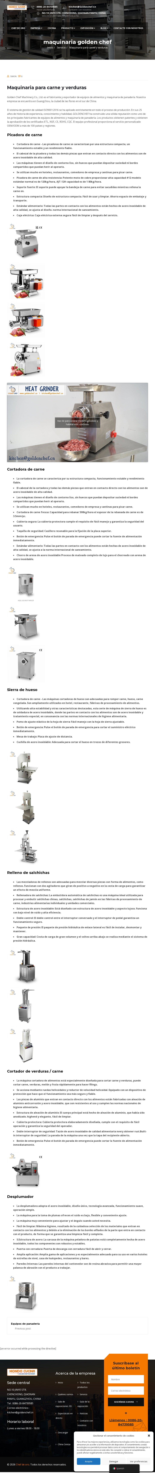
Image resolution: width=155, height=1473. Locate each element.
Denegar (113, 1461)
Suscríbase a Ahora (124, 1402)
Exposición (87, 28)
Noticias (84, 1413)
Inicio (50, 47)
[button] (148, 1435)
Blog (103, 28)
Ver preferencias (138, 1461)
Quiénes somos (65, 1394)
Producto (67, 28)
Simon (13, 76)
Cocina (52, 28)
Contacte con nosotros (128, 28)
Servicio (83, 1394)
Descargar (63, 1432)
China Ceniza (64, 1444)
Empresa (35, 28)
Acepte (88, 1461)
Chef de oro (18, 28)
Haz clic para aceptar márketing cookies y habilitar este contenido (77, 422)
